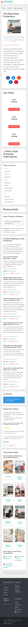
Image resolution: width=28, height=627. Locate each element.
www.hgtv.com (12, 339)
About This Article (9, 199)
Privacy (10, 624)
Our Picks (6, 174)
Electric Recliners (8, 545)
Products (9, 8)
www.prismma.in (12, 361)
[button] (26, 2)
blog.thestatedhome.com (14, 316)
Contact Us (18, 605)
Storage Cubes (19, 545)
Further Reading (8, 188)
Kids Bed (8, 476)
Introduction (7, 171)
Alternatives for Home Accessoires (19, 558)
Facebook (19, 609)
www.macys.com (12, 384)
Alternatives (7, 177)
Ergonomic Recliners (8, 522)
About (16, 602)
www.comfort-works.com (14, 292)
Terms (5, 624)
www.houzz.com (12, 271)
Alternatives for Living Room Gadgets (8, 565)
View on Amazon (14, 109)
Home (3, 8)
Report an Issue (8, 604)
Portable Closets (8, 500)
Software (6, 587)
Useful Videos (8, 191)
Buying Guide (7, 183)
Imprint (17, 607)
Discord (6, 595)
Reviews (6, 185)
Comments (7, 196)
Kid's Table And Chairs (20, 478)
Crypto (5, 592)
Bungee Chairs (20, 500)
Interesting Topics (8, 202)
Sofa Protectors (20, 523)
